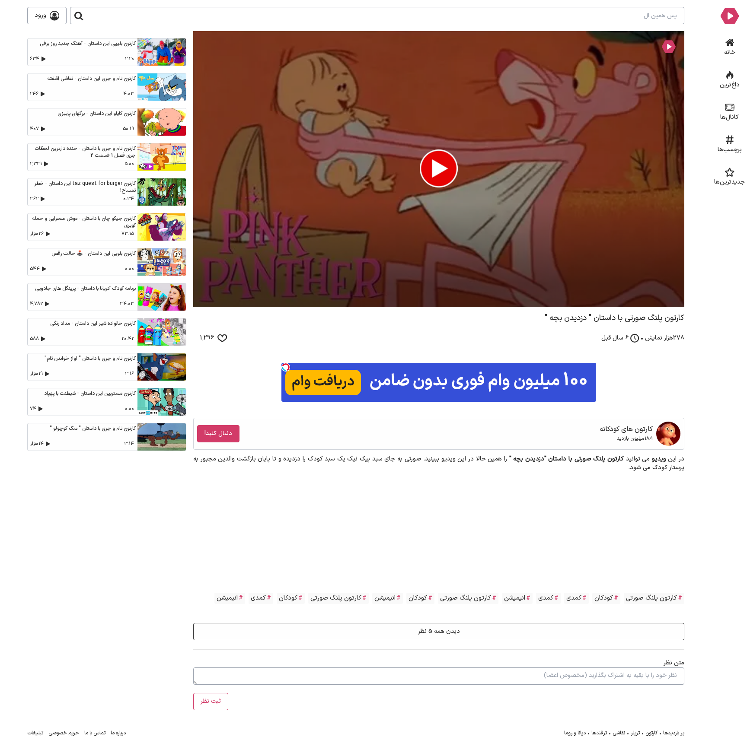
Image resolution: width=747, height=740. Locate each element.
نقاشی (619, 733)
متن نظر (674, 662)
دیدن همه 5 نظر (439, 631)
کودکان (603, 598)
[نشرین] (729, 15)
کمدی (573, 598)
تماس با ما (94, 733)
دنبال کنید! (218, 433)
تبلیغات (35, 733)
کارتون (651, 733)
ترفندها (599, 733)
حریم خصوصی (63, 733)
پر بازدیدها (673, 733)
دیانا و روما (575, 733)
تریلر (635, 733)
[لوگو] (669, 47)
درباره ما (118, 733)
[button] (439, 168)
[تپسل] (285, 367)
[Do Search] (78, 15)
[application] (438, 169)
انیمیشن (514, 598)
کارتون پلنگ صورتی (651, 598)
